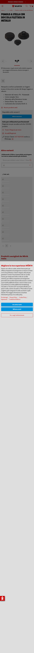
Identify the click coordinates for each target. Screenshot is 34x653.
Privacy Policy (13, 297)
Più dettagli (4, 297)
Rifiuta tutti (17, 309)
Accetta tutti (17, 304)
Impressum (4, 299)
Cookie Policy (23, 297)
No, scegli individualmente (17, 315)
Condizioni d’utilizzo (14, 299)
